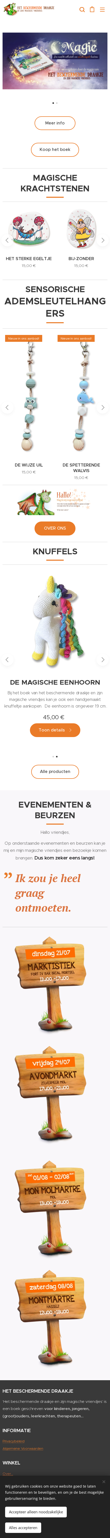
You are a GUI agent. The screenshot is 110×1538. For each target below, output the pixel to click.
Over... (8, 1474)
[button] (82, 9)
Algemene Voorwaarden (23, 1448)
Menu (102, 9)
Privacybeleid (14, 1441)
